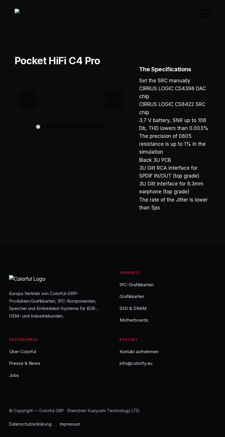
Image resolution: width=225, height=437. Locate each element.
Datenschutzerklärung (30, 424)
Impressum (70, 424)
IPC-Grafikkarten (137, 284)
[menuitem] (202, 13)
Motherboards (134, 320)
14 (99, 127)
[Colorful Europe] (28, 13)
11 (85, 127)
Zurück (28, 99)
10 (80, 127)
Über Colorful (22, 351)
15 (104, 127)
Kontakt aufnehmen (139, 351)
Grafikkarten (132, 296)
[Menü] (202, 13)
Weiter (114, 99)
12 (90, 127)
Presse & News (24, 363)
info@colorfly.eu (136, 363)
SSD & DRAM (133, 308)
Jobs (14, 375)
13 (94, 127)
